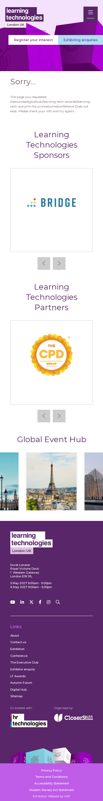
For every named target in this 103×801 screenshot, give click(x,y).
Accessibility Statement (51, 783)
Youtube (12, 602)
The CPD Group (52, 395)
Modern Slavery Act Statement (51, 790)
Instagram (48, 602)
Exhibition (17, 649)
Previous (44, 263)
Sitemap (16, 696)
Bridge (51, 243)
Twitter (31, 602)
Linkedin (22, 602)
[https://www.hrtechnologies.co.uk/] (28, 726)
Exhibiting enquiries (80, 40)
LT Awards (18, 676)
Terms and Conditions (51, 777)
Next (59, 263)
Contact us (18, 642)
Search (58, 602)
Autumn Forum (21, 683)
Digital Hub (18, 689)
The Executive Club (24, 662)
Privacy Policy (51, 770)
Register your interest (33, 40)
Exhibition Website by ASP (51, 796)
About (14, 635)
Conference (18, 656)
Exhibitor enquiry (22, 669)
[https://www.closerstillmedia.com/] (73, 720)
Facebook (40, 602)
